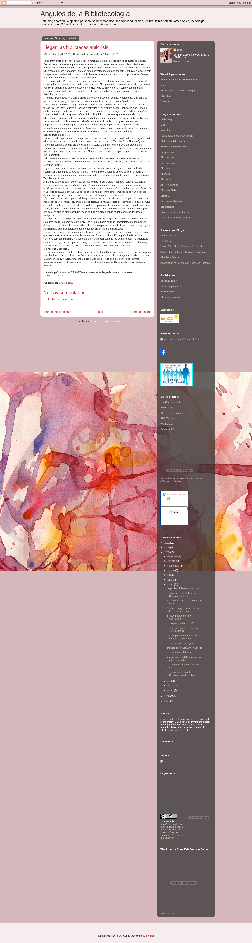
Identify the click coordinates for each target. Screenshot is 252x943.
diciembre (172, 556)
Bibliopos (165, 168)
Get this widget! (167, 913)
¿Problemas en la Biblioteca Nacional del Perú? (181, 595)
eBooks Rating (168, 719)
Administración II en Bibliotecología (179, 79)
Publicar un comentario (60, 299)
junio (170, 579)
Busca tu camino (169, 280)
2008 (167, 696)
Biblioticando (167, 206)
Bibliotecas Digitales (171, 201)
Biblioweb (165, 179)
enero (170, 690)
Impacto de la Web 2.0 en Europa (184, 647)
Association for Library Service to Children (183, 252)
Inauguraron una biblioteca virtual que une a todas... (184, 659)
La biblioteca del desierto (179, 652)
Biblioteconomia (168, 157)
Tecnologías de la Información (176, 135)
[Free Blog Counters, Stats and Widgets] (161, 761)
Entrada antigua (141, 311)
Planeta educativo (170, 297)
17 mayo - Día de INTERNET (182, 623)
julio (169, 575)
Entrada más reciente (57, 311)
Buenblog (165, 174)
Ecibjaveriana (167, 152)
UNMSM (165, 195)
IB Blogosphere (168, 291)
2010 (167, 547)
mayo (170, 584)
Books (177, 730)
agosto (171, 570)
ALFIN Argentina (169, 184)
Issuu (163, 85)
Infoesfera (165, 130)
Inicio (100, 311)
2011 (167, 542)
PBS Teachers (168, 418)
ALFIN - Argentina (169, 235)
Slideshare (166, 96)
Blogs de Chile (168, 190)
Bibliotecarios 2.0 (169, 163)
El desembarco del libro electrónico (178, 617)
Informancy (166, 407)
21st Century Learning (172, 413)
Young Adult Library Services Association (182, 246)
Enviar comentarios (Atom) (105, 321)
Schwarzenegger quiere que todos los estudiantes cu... (184, 609)
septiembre (173, 565)
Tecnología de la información (175, 217)
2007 (167, 701)
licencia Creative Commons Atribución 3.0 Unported (171, 835)
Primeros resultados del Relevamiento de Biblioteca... (183, 674)
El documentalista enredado (175, 141)
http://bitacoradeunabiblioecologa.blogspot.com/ (172, 827)
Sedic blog (166, 119)
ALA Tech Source (169, 257)
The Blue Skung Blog (171, 402)
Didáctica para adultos (172, 286)
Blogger (150, 935)
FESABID (165, 241)
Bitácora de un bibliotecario (174, 212)
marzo (171, 685)
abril (169, 681)
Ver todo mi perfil (182, 61)
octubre (171, 561)
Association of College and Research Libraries (185, 262)
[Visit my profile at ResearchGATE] (180, 339)
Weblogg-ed (166, 424)
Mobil (163, 124)
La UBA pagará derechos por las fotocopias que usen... (183, 637)
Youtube (164, 101)
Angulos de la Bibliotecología (85, 14)
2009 (167, 552)
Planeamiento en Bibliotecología (177, 90)
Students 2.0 (167, 429)
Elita (179, 49)
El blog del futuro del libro (174, 146)
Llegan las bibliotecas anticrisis (183, 588)
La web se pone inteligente (180, 643)
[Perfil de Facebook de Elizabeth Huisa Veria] (163, 353)
